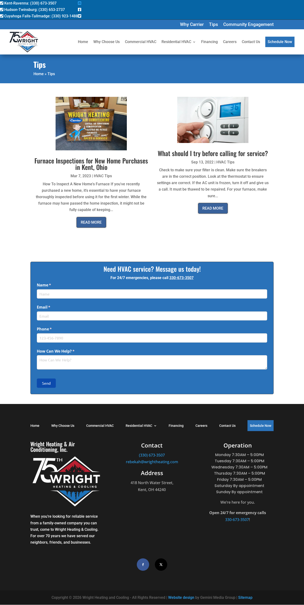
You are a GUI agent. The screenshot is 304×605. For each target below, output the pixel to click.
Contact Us (251, 41)
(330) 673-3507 (152, 455)
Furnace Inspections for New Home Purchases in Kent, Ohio (91, 164)
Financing (209, 41)
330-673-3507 (181, 277)
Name (52, 285)
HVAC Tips (103, 176)
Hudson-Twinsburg (34, 9)
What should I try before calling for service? (213, 153)
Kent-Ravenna (30, 3)
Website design (181, 597)
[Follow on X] (161, 564)
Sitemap (245, 597)
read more (91, 222)
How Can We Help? (63, 351)
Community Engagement (248, 25)
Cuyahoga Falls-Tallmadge (40, 16)
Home (83, 41)
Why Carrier (192, 25)
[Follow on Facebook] (143, 564)
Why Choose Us (106, 41)
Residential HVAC (176, 41)
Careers (230, 41)
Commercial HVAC (140, 41)
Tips (213, 25)
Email (51, 307)
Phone (52, 329)
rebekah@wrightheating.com (152, 461)
